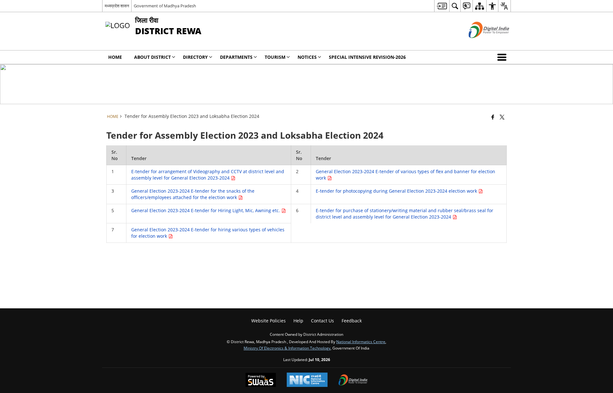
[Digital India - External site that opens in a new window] (481, 43)
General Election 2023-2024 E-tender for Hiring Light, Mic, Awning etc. (206, 210)
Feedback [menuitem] (352, 321)
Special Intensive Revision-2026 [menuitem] (367, 57)
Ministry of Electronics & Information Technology (287, 348)
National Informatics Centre (360, 341)
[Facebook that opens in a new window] (493, 116)
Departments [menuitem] (236, 57)
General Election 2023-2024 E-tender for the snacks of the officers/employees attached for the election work (192, 194)
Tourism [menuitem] (275, 57)
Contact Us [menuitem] (322, 321)
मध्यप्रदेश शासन (117, 6)
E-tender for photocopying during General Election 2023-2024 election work (397, 191)
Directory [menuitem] (195, 57)
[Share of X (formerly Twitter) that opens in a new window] (502, 116)
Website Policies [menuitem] (268, 321)
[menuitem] (441, 6)
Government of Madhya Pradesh (165, 6)
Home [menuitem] (115, 57)
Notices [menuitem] (307, 57)
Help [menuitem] (298, 321)
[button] (503, 57)
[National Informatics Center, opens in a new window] (307, 380)
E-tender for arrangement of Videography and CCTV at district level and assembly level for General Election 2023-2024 (207, 174)
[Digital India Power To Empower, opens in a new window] (353, 380)
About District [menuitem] (152, 57)
